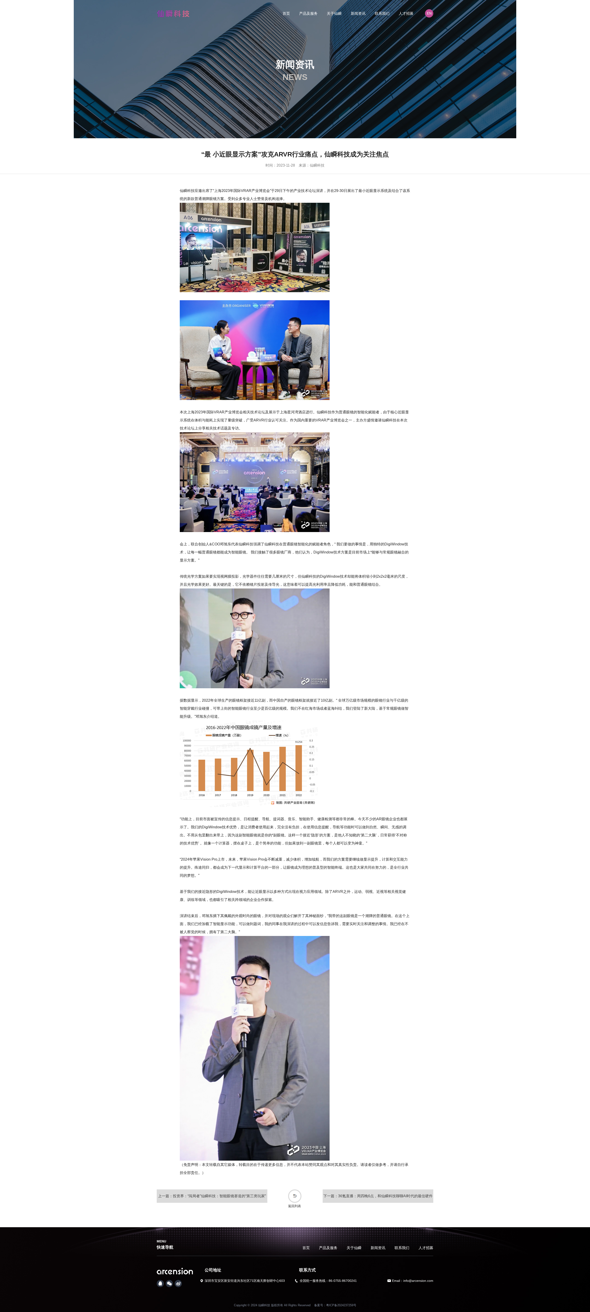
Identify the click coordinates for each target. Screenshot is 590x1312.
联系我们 (382, 13)
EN (429, 13)
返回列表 (294, 1206)
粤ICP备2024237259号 (341, 1305)
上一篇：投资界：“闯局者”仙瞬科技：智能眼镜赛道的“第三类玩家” (212, 1196)
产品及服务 (308, 13)
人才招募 (406, 13)
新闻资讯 (358, 13)
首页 (286, 13)
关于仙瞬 (334, 13)
